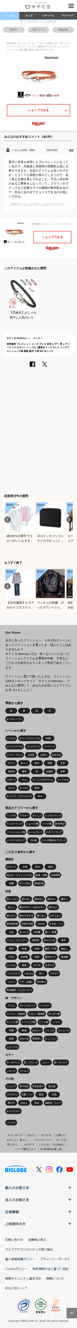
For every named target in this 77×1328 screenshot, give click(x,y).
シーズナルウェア (15, 840)
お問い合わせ (14, 1239)
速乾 (50, 866)
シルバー (11, 1070)
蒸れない (39, 899)
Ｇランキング (15, 1135)
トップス (11, 815)
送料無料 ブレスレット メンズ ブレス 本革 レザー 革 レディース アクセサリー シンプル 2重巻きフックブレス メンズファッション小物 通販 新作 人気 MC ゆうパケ (38, 347)
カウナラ (29, 1144)
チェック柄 (12, 1022)
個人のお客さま (17, 1187)
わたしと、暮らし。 (18, 1139)
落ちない (53, 907)
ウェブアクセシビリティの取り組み (29, 1249)
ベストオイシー (43, 1139)
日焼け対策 (27, 923)
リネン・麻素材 (36, 1014)
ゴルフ (11, 788)
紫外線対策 (12, 923)
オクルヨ (46, 1135)
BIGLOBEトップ (16, 1288)
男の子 (11, 1103)
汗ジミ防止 (25, 883)
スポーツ (11, 779)
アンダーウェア (14, 823)
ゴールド (24, 1070)
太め (11, 932)
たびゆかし (59, 1144)
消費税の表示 (37, 1239)
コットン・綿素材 (15, 1014)
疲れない (52, 899)
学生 (37, 1103)
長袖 (37, 948)
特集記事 (63, 29)
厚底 (24, 965)
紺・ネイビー (61, 1062)
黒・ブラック (31, 1062)
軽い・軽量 (51, 932)
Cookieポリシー (16, 1268)
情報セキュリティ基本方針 (23, 1278)
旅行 (37, 763)
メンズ (9, 15)
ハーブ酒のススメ (25, 1149)
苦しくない (12, 899)
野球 (37, 788)
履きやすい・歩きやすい (32, 907)
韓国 (37, 957)
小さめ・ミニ (56, 923)
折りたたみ (49, 940)
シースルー (45, 1005)
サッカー (24, 788)
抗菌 (11, 883)
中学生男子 (38, 1086)
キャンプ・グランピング (19, 796)
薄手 (11, 948)
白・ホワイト (13, 1062)
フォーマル (12, 1047)
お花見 (30, 755)
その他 (33, 840)
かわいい (37, 1030)
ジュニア (11, 1086)
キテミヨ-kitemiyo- (17, 338)
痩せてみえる (26, 915)
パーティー (49, 746)
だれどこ (32, 1135)
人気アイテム (38, 29)
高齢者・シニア (53, 1103)
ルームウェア (35, 832)
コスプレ (11, 1122)
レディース (48, 15)
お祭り (43, 755)
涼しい (11, 907)
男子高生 (24, 1086)
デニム (11, 1005)
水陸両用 (55, 875)
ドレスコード (33, 746)
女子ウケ (50, 965)
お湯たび (60, 1135)
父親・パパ (27, 1094)
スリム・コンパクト (17, 940)
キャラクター (13, 1111)
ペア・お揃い (26, 981)
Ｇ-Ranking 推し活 (51, 1149)
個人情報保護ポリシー (20, 1259)
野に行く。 (13, 1144)
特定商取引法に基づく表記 (50, 1268)
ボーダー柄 (54, 1014)
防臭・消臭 (41, 875)
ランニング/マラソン (43, 779)
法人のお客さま (17, 1199)
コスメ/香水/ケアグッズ (53, 840)
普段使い (37, 1038)
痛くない (41, 915)
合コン (24, 763)
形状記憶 (39, 883)
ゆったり (24, 932)
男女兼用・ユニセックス (19, 990)
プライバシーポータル (55, 1259)
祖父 (41, 1094)
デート (11, 763)
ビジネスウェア (53, 815)
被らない (11, 915)
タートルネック (27, 1005)
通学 (24, 771)
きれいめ (24, 1038)
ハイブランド (13, 973)
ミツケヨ (43, 1144)
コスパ (11, 981)
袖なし (64, 948)
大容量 (36, 932)
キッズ (29, 15)
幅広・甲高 (51, 948)
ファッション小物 (15, 832)
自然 (11, 1038)
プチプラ (54, 973)
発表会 (11, 771)
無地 (24, 1030)
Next (69, 519)
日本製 (24, 957)
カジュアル (64, 1030)
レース (56, 1022)
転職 (48, 738)
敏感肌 (64, 957)
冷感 (24, 866)
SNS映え (41, 981)
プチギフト (12, 1094)
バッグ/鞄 (47, 823)
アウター (24, 815)
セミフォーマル (14, 746)
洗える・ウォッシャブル (19, 875)
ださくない (55, 915)
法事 (62, 771)
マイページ (67, 15)
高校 (49, 763)
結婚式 (49, 771)
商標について (55, 1278)
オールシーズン (14, 719)
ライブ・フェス (14, 755)
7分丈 (11, 957)
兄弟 (54, 1094)
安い (41, 973)
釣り (40, 796)
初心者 (51, 1086)
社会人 (24, 1103)
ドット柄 (43, 1022)
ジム (24, 779)
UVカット (11, 866)
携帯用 (35, 940)
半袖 (24, 948)
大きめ (41, 923)
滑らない (26, 899)
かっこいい (51, 1038)
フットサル (63, 779)
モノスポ (61, 1139)
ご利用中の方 (15, 1223)
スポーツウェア (54, 832)
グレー (45, 1062)
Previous (7, 519)
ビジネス (11, 738)
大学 (62, 763)
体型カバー (51, 957)
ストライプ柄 (28, 1022)
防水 (37, 866)
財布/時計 (60, 823)
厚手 (63, 940)
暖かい (64, 899)
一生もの (28, 973)
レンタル (11, 965)
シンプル (50, 1030)
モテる (36, 965)
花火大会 (56, 755)
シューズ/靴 (32, 823)
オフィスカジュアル (29, 738)
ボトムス (37, 815)
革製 (11, 1030)
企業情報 (12, 1211)
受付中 (13, 29)
